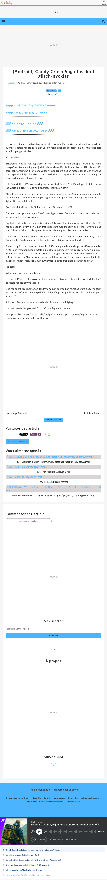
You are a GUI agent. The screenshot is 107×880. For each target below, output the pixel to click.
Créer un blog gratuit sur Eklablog (18, 798)
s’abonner (41, 839)
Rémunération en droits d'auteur (87, 798)
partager (57, 839)
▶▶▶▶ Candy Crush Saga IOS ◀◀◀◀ (26, 113)
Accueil (11, 83)
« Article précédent (16, 413)
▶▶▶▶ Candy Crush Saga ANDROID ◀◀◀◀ (30, 105)
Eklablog (73, 790)
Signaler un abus (59, 798)
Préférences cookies (73, 801)
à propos (72, 839)
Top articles (37, 798)
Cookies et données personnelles (51, 801)
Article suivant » (92, 413)
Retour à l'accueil (53, 420)
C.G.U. (70, 798)
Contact (47, 798)
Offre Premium (31, 801)
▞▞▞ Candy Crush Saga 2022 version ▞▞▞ (30, 131)
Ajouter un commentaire (29, 521)
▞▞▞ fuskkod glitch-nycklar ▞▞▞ (24, 123)
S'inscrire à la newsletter (17, 442)
